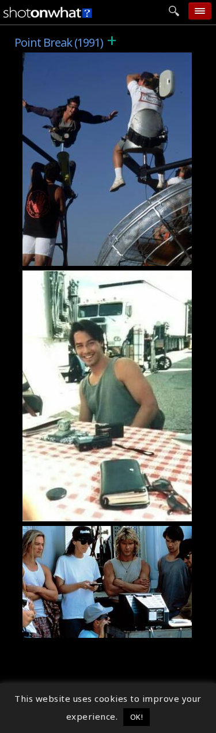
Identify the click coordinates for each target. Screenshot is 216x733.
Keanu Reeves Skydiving (81, 257)
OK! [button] (136, 717)
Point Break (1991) (69, 58)
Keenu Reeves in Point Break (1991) (108, 512)
